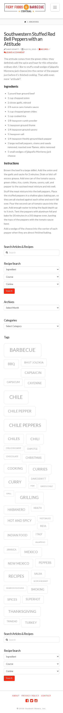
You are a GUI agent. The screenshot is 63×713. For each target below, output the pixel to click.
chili (34, 439)
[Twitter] (31, 700)
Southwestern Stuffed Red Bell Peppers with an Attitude (29, 39)
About (15, 696)
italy (39, 534)
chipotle (32, 448)
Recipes (44, 49)
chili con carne (13, 448)
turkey (31, 622)
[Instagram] (35, 700)
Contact (46, 696)
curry (14, 482)
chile (16, 397)
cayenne (35, 383)
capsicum (13, 382)
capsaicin (33, 373)
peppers (45, 562)
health (38, 508)
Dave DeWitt (38, 478)
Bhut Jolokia (34, 362)
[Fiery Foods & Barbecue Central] (25, 7)
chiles (14, 439)
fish (32, 486)
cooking (15, 468)
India (43, 526)
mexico (31, 552)
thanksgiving (22, 611)
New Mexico (18, 563)
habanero (16, 509)
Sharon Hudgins (15, 588)
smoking (37, 589)
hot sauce (45, 518)
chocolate (12, 456)
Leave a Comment (15, 52)
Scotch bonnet (40, 581)
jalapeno (40, 542)
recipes (16, 576)
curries (40, 469)
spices (12, 599)
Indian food (17, 535)
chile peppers (25, 425)
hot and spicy (20, 520)
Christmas (33, 457)
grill (8, 493)
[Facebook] (27, 700)
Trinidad (12, 621)
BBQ (11, 364)
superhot (33, 599)
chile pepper (19, 411)
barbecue (22, 350)
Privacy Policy (30, 696)
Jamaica (11, 549)
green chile (46, 486)
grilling (29, 497)
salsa (38, 573)
